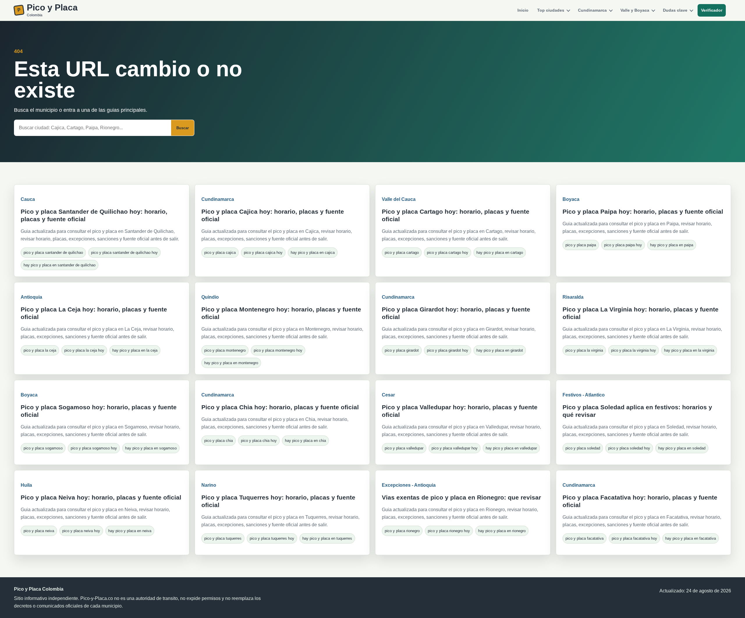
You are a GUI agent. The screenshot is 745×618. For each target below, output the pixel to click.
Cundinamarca (592, 10)
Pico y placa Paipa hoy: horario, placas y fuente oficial (643, 211)
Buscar (182, 128)
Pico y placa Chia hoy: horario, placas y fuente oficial (280, 407)
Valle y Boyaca (634, 10)
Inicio (522, 10)
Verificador (711, 10)
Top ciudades (550, 10)
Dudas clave (675, 10)
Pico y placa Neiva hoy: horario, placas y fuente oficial (101, 497)
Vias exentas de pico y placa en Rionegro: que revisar (461, 497)
